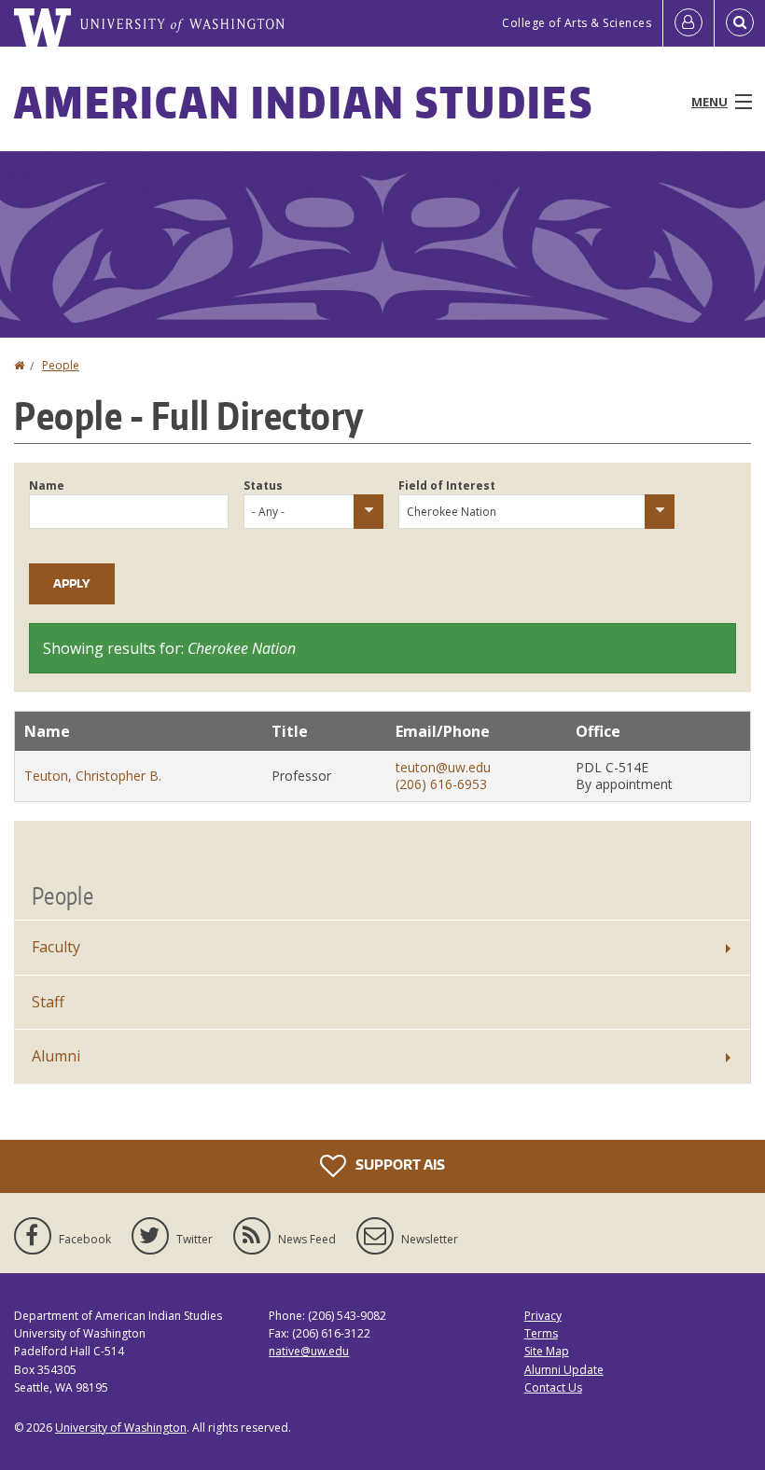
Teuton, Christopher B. (92, 775)
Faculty (56, 946)
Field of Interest (446, 485)
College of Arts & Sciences (576, 23)
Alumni (56, 1056)
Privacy (543, 1316)
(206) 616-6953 (441, 784)
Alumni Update (564, 1370)
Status (263, 485)
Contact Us (553, 1387)
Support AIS (399, 1164)
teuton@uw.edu (443, 767)
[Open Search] (740, 23)
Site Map (546, 1351)
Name (46, 485)
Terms (541, 1333)
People (60, 365)
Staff (48, 1002)
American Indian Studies (303, 101)
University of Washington (121, 1427)
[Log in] (688, 23)
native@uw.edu (309, 1351)
